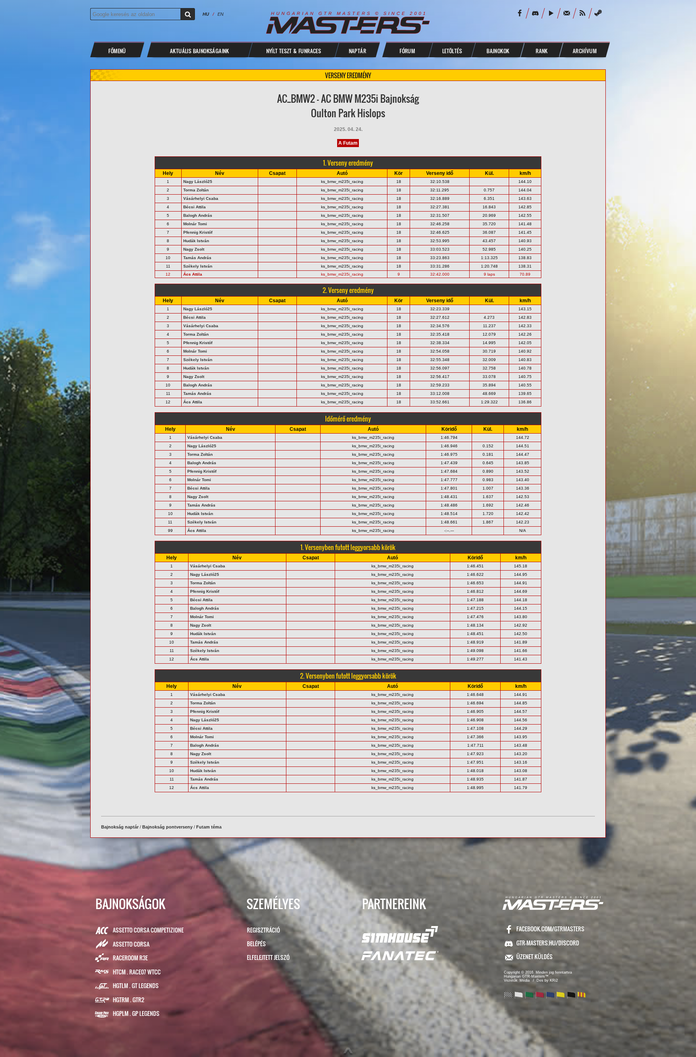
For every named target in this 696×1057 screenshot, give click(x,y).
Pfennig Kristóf (197, 232)
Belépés (256, 943)
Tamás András (197, 257)
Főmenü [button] (117, 51)
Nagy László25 (197, 181)
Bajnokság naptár (120, 826)
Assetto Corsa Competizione (148, 930)
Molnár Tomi (195, 224)
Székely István (197, 266)
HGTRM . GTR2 (128, 999)
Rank (542, 51)
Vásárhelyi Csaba (200, 198)
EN (221, 14)
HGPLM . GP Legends (136, 1013)
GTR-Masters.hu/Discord (547, 943)
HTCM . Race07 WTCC (137, 972)
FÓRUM (407, 51)
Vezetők (511, 980)
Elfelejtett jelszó (268, 957)
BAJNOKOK (498, 51)
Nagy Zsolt (193, 249)
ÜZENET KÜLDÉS (534, 956)
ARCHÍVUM (585, 51)
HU (206, 14)
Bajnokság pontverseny (167, 826)
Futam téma (209, 826)
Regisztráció (263, 930)
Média (525, 980)
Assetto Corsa (131, 944)
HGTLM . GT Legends (136, 985)
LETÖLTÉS (452, 51)
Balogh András (197, 215)
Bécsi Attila (194, 207)
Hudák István (196, 241)
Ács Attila (192, 274)
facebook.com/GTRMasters (550, 928)
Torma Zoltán (196, 190)
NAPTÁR (357, 51)
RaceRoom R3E (130, 957)
